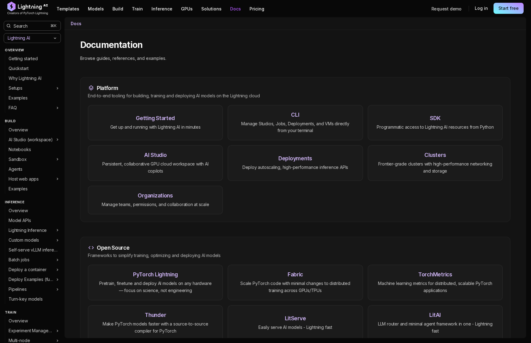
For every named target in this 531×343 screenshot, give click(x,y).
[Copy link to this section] (149, 45)
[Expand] (57, 88)
